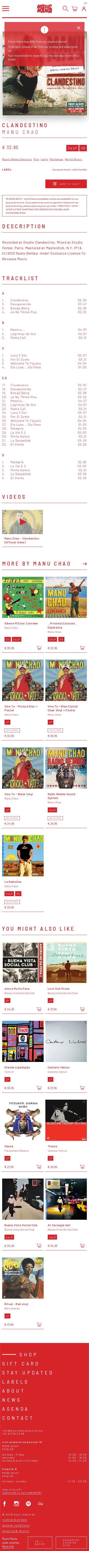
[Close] (78, 28)
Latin (44, 159)
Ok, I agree (40, 1542)
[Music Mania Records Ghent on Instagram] (16, 1503)
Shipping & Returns (15, 1530)
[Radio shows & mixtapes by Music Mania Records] (40, 1503)
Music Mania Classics (17, 159)
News (12, 1399)
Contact (18, 1418)
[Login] (84, 9)
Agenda (15, 1409)
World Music (73, 159)
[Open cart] (75, 9)
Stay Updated (28, 1372)
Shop (28, 1354)
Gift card (21, 1363)
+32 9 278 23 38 (13, 1433)
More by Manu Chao (36, 563)
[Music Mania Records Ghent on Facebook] (4, 1503)
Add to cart (70, 183)
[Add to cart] (39, 648)
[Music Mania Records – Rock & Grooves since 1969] (44, 8)
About (13, 1390)
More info (8, 1546)
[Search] (65, 9)
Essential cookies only (71, 1542)
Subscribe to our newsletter (22, 1492)
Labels (15, 1381)
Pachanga (56, 159)
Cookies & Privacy (14, 1519)
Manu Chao (21, 132)
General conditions (16, 1525)
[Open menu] (5, 8)
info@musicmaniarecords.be (22, 1430)
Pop (36, 159)
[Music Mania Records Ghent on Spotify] (28, 1503)
